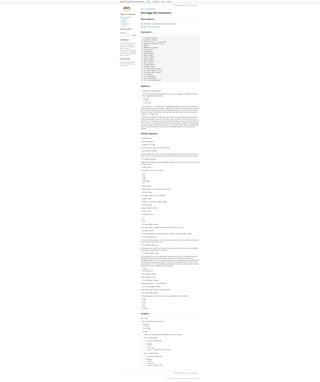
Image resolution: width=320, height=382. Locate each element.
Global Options (126, 24)
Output (123, 25)
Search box (123, 32)
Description (125, 19)
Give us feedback (124, 48)
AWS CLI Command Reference (132, 2)
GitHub (169, 1)
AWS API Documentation (153, 27)
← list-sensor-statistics (179, 5)
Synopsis (124, 20)
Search (134, 35)
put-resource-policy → (193, 5)
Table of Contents (127, 14)
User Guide (156, 1)
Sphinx (198, 378)
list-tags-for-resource (125, 17)
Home (148, 1)
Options (124, 22)
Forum (163, 1)
